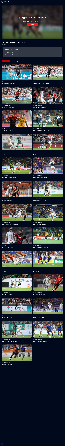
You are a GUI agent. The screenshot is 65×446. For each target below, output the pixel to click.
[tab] (6, 61)
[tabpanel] (32, 215)
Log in (38, 26)
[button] (59, 2)
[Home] (5, 2)
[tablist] (10, 61)
